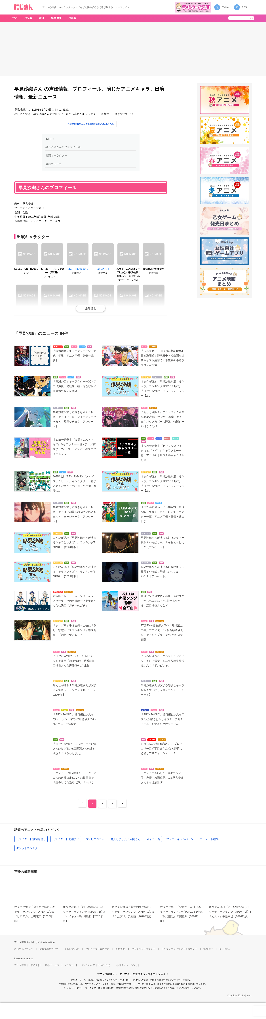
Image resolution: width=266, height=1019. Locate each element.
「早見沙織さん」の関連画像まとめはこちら (90, 124)
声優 (41, 18)
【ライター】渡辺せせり (31, 839)
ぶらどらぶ (103, 269)
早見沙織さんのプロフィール (63, 146)
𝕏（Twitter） (226, 949)
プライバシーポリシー (143, 949)
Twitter (225, 7)
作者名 (72, 18)
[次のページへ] (122, 803)
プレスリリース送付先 (97, 949)
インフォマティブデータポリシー (179, 949)
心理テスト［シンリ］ (128, 965)
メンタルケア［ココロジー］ (96, 965)
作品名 (28, 18)
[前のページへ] (82, 803)
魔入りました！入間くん (125, 839)
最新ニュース (53, 163)
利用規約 (120, 949)
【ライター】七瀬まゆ (65, 839)
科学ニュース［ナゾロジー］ (60, 965)
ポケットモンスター (28, 848)
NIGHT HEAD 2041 (77, 269)
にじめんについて (23, 949)
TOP (14, 18)
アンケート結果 (209, 839)
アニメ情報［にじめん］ (27, 965)
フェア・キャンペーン (179, 839)
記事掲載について (49, 949)
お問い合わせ (72, 949)
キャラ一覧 (153, 839)
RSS (244, 7)
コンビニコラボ (94, 839)
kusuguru (19, 958)
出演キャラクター (56, 155)
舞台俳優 (56, 18)
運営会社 (208, 949)
